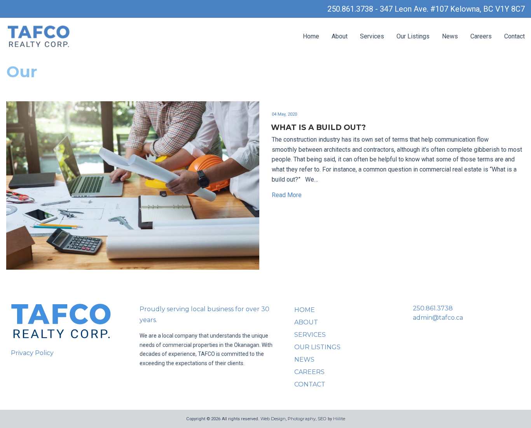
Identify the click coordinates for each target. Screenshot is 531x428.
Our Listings (413, 36)
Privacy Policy (32, 353)
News (450, 36)
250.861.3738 (433, 308)
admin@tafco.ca (438, 317)
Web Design (273, 418)
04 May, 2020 (284, 114)
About (340, 36)
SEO (322, 418)
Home (311, 36)
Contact (514, 36)
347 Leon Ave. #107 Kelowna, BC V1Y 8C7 (452, 9)
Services (372, 36)
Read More (287, 195)
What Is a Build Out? (318, 127)
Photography (302, 418)
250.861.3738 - (353, 9)
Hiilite (339, 418)
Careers (481, 36)
